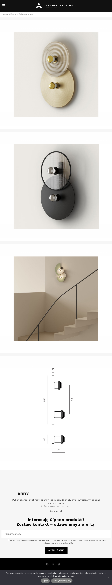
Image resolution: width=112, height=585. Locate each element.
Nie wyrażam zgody (62, 580)
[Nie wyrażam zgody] (108, 577)
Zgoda (45, 580)
